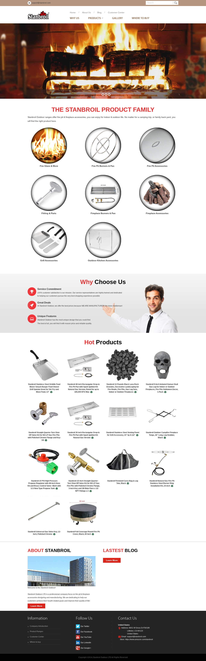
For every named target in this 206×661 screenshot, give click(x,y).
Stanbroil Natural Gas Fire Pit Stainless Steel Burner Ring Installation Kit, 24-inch (161, 483)
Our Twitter (85, 626)
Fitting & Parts (49, 193)
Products (94, 18)
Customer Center (116, 12)
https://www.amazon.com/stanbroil (139, 639)
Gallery (117, 18)
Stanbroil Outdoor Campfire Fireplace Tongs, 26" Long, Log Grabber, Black (162, 435)
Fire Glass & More (49, 146)
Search (175, 3)
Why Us (74, 18)
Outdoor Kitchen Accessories (103, 240)
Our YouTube (86, 637)
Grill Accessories (49, 240)
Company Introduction (39, 626)
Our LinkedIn (86, 643)
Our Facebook (86, 632)
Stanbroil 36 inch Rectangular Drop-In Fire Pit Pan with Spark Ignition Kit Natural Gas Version (83, 435)
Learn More (36, 606)
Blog (99, 12)
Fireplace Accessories (157, 193)
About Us (86, 12)
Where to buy (35, 642)
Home (73, 12)
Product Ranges (36, 631)
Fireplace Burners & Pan (103, 193)
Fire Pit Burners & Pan (103, 146)
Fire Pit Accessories (157, 146)
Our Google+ (86, 648)
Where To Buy (140, 18)
